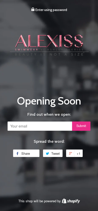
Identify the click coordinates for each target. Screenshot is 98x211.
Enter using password (51, 10)
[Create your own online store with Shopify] (71, 200)
